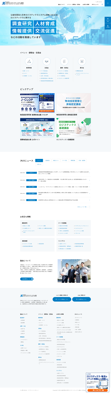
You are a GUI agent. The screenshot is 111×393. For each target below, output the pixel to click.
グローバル (77, 233)
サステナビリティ (79, 228)
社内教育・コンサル (27, 75)
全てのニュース (78, 317)
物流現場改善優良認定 (28, 246)
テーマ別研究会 (62, 75)
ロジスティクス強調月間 (64, 78)
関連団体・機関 (24, 350)
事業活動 (77, 327)
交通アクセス (24, 348)
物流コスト (77, 322)
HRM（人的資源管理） (64, 230)
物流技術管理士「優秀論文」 (66, 246)
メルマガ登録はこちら (62, 299)
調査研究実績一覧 (79, 246)
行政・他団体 (78, 329)
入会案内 (23, 331)
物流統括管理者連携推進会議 (47, 80)
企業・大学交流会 (44, 75)
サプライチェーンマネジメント (82, 225)
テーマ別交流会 (44, 70)
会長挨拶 (23, 320)
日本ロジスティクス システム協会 (13, 3)
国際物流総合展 (79, 70)
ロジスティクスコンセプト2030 (29, 231)
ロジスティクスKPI (64, 233)
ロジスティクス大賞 (27, 243)
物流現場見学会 (44, 73)
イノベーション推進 (79, 230)
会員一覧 (23, 328)
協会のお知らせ (78, 331)
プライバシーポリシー (34, 390)
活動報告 (77, 319)
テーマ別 (77, 324)
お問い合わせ (24, 390)
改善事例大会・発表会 (63, 73)
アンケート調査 (42, 225)
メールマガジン (24, 339)
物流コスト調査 (26, 225)
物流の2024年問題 (64, 225)
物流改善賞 (41, 243)
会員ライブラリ (63, 243)
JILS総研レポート (27, 228)
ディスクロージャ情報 (25, 352)
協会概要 (23, 322)
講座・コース (26, 70)
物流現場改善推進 (63, 228)
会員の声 (23, 333)
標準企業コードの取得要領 (65, 248)
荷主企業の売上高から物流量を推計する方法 (64, 333)
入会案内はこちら (82, 299)
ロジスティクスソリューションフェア (82, 74)
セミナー (25, 73)
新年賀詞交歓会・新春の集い (47, 78)
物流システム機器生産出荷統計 (45, 228)
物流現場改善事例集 (79, 243)
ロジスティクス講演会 (63, 70)
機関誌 (22, 341)
